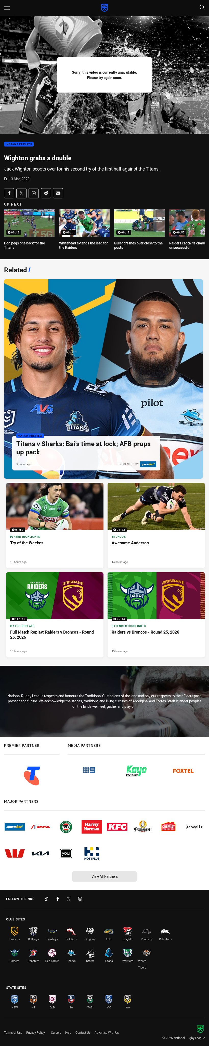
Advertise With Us (107, 1032)
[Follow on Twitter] (69, 898)
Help (68, 1032)
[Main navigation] (7, 8)
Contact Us (82, 1032)
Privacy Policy (35, 1032)
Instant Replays (19, 144)
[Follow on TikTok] (46, 898)
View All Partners (105, 876)
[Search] (202, 8)
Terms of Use (13, 1032)
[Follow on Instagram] (80, 898)
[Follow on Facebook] (58, 898)
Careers (56, 1032)
